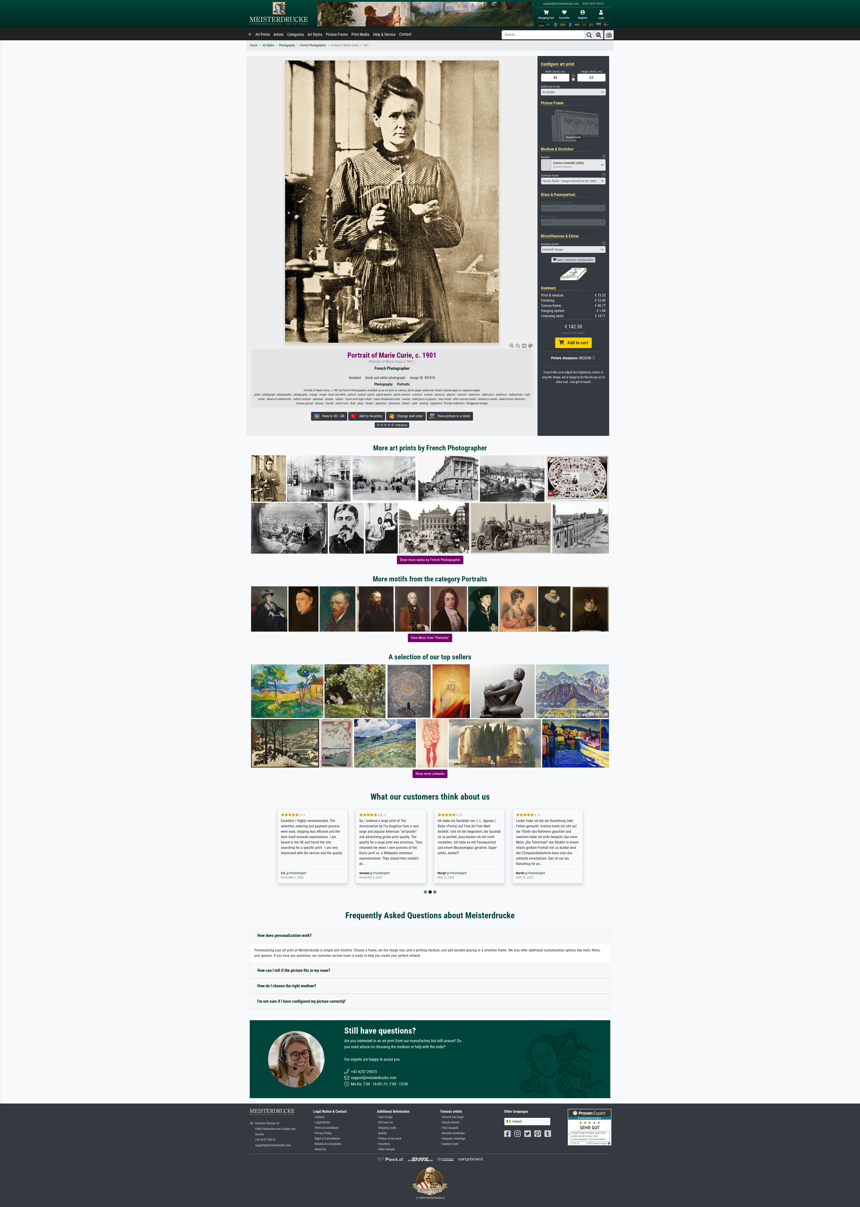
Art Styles (314, 34)
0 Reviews (400, 425)
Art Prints (262, 34)
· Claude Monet (450, 1122)
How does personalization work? (284, 935)
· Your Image (385, 1117)
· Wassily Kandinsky (453, 1133)
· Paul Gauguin (449, 1128)
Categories (295, 34)
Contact (405, 34)
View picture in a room (452, 416)
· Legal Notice (321, 1122)
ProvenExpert (303, 873)
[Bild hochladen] (609, 34)
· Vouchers (383, 1144)
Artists (278, 34)
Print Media (360, 34)
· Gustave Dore (449, 1144)
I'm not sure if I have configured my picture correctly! (301, 1001)
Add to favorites (369, 416)
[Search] (589, 34)
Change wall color (408, 416)
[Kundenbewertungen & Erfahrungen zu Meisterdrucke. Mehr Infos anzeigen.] (589, 1127)
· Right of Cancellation (326, 1138)
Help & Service (384, 34)
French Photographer (313, 45)
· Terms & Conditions (326, 1128)
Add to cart (576, 342)
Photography (287, 45)
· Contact (318, 1117)
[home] (250, 34)
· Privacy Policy (322, 1133)
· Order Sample (386, 1149)
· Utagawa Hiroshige (453, 1138)
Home (254, 45)
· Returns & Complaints (327, 1144)
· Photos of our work (389, 1138)
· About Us (319, 1149)
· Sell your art (385, 1122)
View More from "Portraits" (430, 638)
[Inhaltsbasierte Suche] (598, 34)
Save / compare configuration (574, 260)
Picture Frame (337, 34)
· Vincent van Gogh (452, 1117)
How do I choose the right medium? (286, 985)
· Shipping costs (386, 1128)
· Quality (382, 1133)
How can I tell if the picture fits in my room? (293, 970)
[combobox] (573, 92)
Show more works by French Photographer (430, 560)
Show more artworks (430, 774)
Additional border (550, 86)
